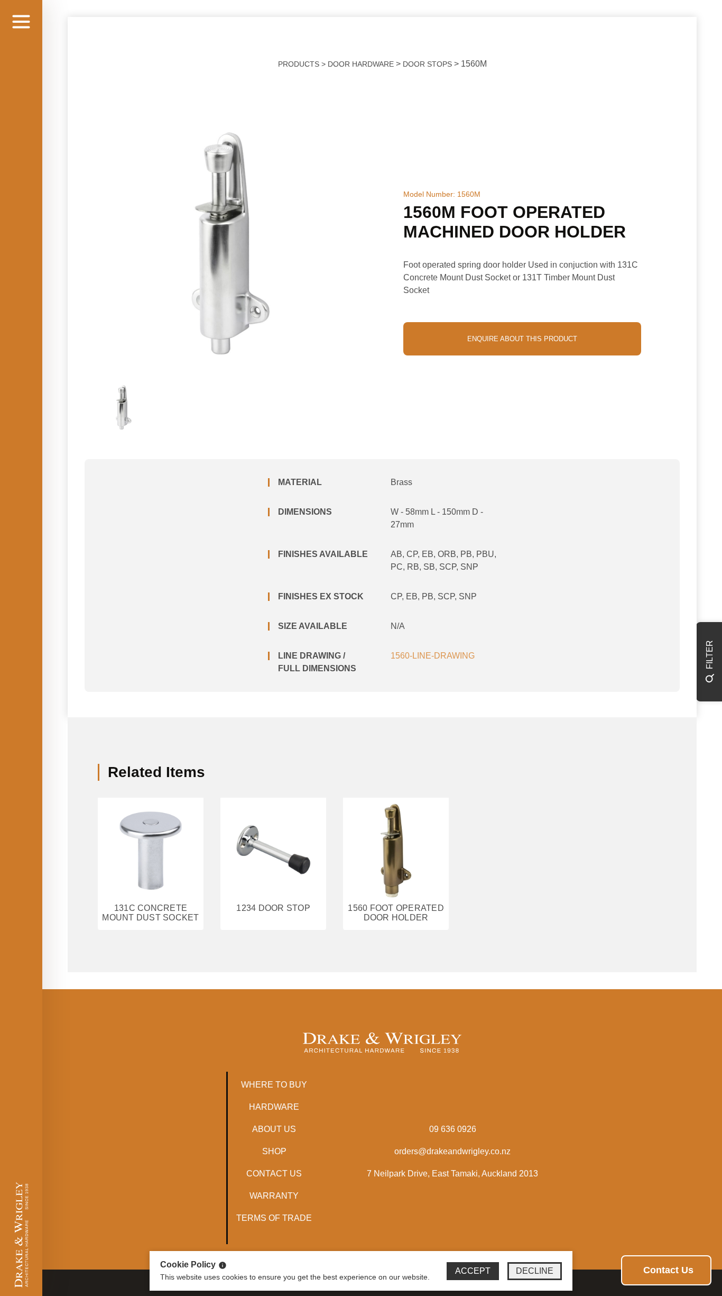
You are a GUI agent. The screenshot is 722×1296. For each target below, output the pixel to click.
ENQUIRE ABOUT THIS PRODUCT (522, 339)
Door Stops (427, 64)
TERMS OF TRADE (274, 1217)
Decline (534, 1270)
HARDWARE (274, 1106)
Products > (303, 64)
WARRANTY (274, 1195)
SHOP (274, 1151)
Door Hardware (361, 64)
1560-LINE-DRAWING (433, 655)
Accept (472, 1270)
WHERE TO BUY (274, 1084)
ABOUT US (274, 1129)
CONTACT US (274, 1173)
